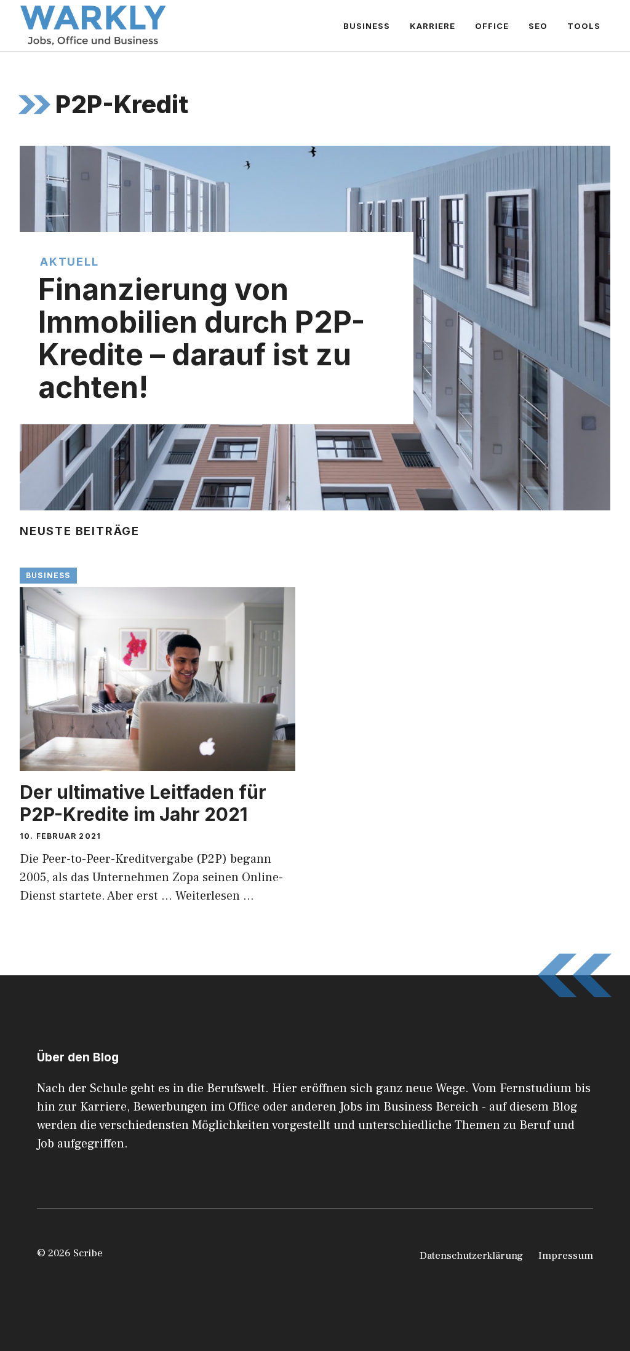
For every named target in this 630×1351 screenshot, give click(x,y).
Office (492, 26)
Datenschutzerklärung (471, 1255)
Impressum (565, 1255)
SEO (538, 26)
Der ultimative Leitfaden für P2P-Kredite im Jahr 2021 (143, 803)
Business (366, 26)
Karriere (432, 26)
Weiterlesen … (214, 896)
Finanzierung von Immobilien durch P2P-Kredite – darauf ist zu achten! (201, 338)
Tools (583, 26)
